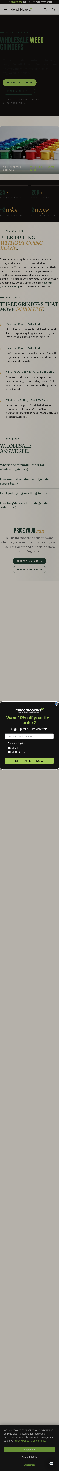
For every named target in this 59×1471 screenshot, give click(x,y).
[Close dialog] (56, 703)
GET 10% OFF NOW (29, 760)
